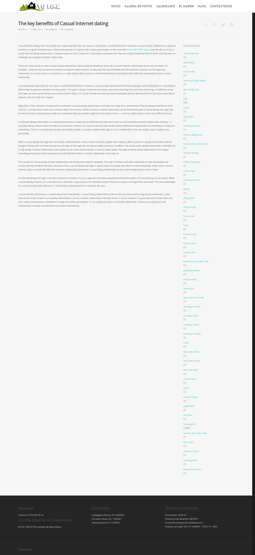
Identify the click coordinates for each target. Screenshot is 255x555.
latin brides (188, 288)
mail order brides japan (138, 49)
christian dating (190, 152)
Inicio (116, 6)
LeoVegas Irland (191, 324)
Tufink (24, 29)
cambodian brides (192, 125)
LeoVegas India (190, 315)
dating (186, 189)
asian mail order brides (194, 80)
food (185, 225)
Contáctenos (221, 6)
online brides (189, 378)
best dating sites (191, 89)
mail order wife (190, 369)
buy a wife (188, 116)
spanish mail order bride (195, 433)
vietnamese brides (192, 469)
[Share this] (215, 24)
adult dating (189, 62)
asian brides (189, 71)
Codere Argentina (192, 161)
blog (185, 98)
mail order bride (191, 351)
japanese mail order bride (195, 261)
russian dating (190, 397)
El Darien (186, 6)
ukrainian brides (191, 451)
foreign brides (190, 234)
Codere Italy (189, 171)
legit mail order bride (193, 297)
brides (186, 107)
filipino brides (189, 207)
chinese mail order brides (195, 143)
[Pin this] (231, 24)
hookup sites (189, 252)
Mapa (202, 6)
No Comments (67, 29)
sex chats (187, 415)
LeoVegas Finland (191, 306)
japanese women (191, 270)
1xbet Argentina (191, 53)
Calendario (165, 6)
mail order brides (191, 360)
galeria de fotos (138, 6)
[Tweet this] (223, 24)
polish (186, 388)
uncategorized (190, 460)
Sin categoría (51, 29)
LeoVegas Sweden (192, 333)
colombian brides (191, 180)
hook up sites (189, 243)
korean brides (190, 279)
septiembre (188, 406)
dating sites (188, 198)
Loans (186, 342)
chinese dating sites (192, 134)
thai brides (188, 442)
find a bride (188, 216)
